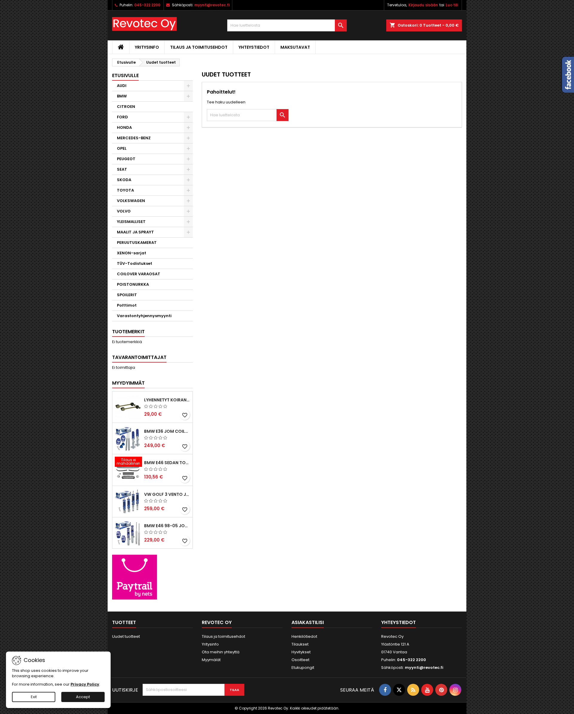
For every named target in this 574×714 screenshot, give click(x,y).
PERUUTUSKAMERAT (137, 242)
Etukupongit (302, 667)
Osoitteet (300, 660)
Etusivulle (125, 75)
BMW (122, 96)
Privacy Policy (85, 684)
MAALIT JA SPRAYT (135, 232)
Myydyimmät (128, 383)
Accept (83, 697)
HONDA (124, 127)
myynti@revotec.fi (212, 4)
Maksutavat (295, 47)
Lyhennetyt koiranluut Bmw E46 (167, 399)
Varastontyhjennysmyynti (144, 316)
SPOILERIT (127, 295)
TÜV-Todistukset (134, 263)
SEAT (122, 169)
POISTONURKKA (133, 284)
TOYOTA (125, 190)
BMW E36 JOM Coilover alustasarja (167, 431)
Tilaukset (300, 644)
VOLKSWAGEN (131, 201)
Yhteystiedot (254, 47)
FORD (122, 117)
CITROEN (126, 106)
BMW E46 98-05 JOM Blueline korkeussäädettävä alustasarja (167, 525)
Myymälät (211, 660)
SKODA (124, 180)
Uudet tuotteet (126, 636)
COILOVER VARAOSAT (138, 274)
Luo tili (452, 4)
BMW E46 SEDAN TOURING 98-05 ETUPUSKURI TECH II (167, 462)
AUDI (121, 85)
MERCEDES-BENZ (134, 138)
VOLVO (124, 211)
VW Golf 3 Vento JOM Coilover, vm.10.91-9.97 (167, 494)
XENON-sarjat (131, 253)
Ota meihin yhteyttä (220, 652)
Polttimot (127, 305)
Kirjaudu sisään (423, 4)
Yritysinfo (147, 47)
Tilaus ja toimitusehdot (199, 47)
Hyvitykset (301, 652)
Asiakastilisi (307, 622)
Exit (34, 697)
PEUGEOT (126, 159)
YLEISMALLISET (131, 221)
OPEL (121, 148)
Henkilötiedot (304, 636)
